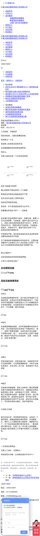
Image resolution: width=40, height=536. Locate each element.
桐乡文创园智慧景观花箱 (15, 98)
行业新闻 (8, 74)
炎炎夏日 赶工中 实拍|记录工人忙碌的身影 (22, 94)
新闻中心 (8, 25)
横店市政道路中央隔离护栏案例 (17, 109)
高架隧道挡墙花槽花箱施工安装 (17, 96)
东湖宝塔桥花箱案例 (13, 107)
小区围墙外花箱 (11, 101)
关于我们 (8, 27)
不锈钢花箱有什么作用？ (22, 475)
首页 (2, 80)
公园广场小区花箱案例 (19, 23)
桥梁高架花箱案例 (17, 20)
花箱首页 (8, 11)
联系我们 (8, 32)
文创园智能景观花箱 (13, 114)
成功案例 (8, 16)
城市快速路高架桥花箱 (14, 112)
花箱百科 (8, 72)
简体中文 (11, 3)
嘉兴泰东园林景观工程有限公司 (18, 123)
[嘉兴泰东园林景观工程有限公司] (14, 7)
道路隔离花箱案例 (17, 18)
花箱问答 (8, 76)
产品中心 (8, 13)
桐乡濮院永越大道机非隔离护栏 (17, 91)
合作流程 (8, 30)
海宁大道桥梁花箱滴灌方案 (16, 116)
